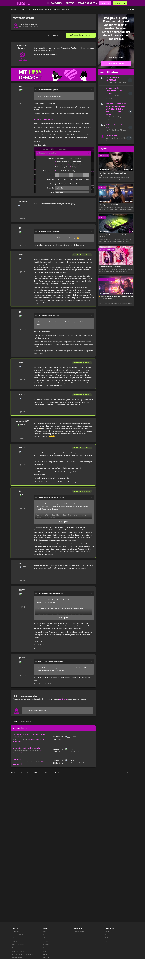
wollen (26, 948)
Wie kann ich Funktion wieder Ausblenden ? (27, 748)
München (45, 938)
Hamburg (45, 935)
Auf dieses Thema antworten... (36, 711)
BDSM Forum (78, 928)
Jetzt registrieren (116, 63)
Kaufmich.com (109, 938)
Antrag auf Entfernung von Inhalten (22, 954)
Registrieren (120, 3)
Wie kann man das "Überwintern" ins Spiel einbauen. (114, 90)
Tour (13, 935)
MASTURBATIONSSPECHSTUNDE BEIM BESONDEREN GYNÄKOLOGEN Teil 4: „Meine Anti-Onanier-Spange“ (116, 109)
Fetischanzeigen (79, 931)
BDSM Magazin (22, 935)
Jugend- (14, 951)
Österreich (46, 957)
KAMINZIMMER (111, 135)
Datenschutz (24, 951)
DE (94, 3)
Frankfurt (45, 941)
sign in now (63, 699)
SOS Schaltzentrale (37, 27)
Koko (106, 941)
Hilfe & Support (16, 931)
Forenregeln (130, 9)
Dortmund (46, 948)
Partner (107, 928)
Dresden (45, 954)
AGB (13, 938)
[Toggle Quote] (36, 90)
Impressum (15, 941)
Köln (44, 951)
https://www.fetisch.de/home (44, 120)
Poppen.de (108, 931)
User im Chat (17, 759)
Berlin (44, 931)
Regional (45, 928)
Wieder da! (105, 3)
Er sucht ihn (77, 935)
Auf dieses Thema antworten (80, 35)
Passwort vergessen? (18, 944)
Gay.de (107, 935)
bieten (19, 948)
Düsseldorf (46, 944)
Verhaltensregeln (17, 957)
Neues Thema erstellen (54, 35)
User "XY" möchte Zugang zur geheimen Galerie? (29, 734)
